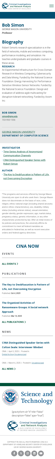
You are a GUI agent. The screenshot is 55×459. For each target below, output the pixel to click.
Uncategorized (20, 354)
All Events (9, 263)
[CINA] (16, 8)
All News (8, 368)
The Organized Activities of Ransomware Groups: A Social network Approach (25, 307)
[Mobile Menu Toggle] (51, 6)
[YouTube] (41, 453)
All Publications (13, 322)
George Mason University (17, 29)
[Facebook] (14, 453)
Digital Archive (8, 354)
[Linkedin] (34, 453)
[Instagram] (28, 453)
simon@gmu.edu (9, 116)
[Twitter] (21, 453)
